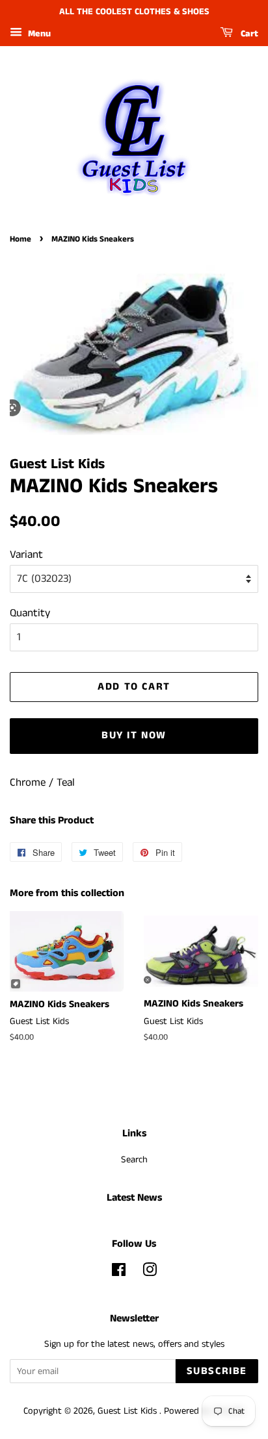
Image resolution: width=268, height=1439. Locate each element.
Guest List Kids (128, 1411)
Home (20, 239)
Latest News (134, 1197)
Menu (38, 33)
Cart (248, 33)
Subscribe (217, 1371)
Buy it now (134, 735)
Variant (26, 554)
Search (134, 1159)
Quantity (30, 613)
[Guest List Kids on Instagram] (149, 1272)
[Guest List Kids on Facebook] (118, 1272)
